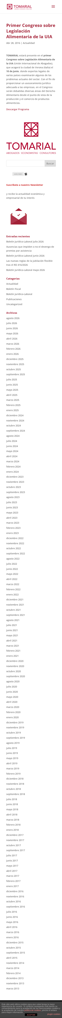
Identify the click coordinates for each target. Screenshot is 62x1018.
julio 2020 (11, 686)
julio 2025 (11, 379)
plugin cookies (53, 1014)
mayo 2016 (12, 922)
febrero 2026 (13, 348)
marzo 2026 (12, 343)
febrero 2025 (13, 405)
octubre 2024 (13, 425)
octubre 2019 (13, 732)
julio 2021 (11, 625)
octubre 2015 (13, 947)
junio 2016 (12, 916)
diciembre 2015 (14, 942)
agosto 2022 (13, 558)
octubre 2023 (13, 487)
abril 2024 (11, 456)
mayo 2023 (12, 512)
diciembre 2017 (14, 835)
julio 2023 (11, 502)
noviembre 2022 (15, 543)
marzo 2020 (12, 707)
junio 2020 (12, 691)
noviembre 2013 (15, 983)
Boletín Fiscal (13, 288)
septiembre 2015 (15, 952)
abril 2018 (11, 814)
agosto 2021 (13, 620)
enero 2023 (12, 533)
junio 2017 (12, 860)
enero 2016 (12, 937)
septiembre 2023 (15, 492)
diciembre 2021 (14, 599)
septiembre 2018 (15, 794)
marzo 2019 (12, 768)
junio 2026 (12, 328)
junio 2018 (12, 804)
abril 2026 (11, 338)
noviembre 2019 (15, 727)
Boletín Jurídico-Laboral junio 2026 (25, 255)
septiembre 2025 (15, 374)
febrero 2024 (13, 466)
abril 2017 (11, 870)
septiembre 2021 (15, 615)
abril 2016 (11, 927)
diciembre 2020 (14, 661)
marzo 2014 (12, 968)
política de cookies (32, 1010)
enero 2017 (12, 886)
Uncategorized (14, 304)
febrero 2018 (13, 824)
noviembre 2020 (15, 666)
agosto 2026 (13, 318)
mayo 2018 (12, 809)
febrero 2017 (13, 881)
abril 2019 (11, 763)
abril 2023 (11, 517)
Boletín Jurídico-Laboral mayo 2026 (25, 270)
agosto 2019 (13, 742)
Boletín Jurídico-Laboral (19, 294)
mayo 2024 (12, 451)
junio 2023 (12, 507)
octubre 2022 (13, 548)
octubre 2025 (13, 369)
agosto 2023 (13, 497)
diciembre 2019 (14, 722)
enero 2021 (12, 655)
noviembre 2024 (15, 420)
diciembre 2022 (14, 538)
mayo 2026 (12, 333)
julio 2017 (11, 855)
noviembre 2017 (15, 840)
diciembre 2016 (14, 891)
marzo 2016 (12, 932)
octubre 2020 (13, 671)
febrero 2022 (13, 589)
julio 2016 (11, 911)
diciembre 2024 (14, 415)
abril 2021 (11, 640)
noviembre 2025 (15, 364)
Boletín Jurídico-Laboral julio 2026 (25, 241)
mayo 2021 (12, 635)
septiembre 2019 (15, 737)
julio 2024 (11, 441)
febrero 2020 (13, 712)
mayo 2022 (12, 573)
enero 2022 (12, 594)
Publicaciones (14, 299)
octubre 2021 (13, 609)
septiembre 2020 (15, 676)
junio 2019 (12, 753)
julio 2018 (11, 799)
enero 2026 (12, 353)
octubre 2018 (13, 789)
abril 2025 (11, 394)
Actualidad (29, 43)
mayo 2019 (12, 758)
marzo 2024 (12, 461)
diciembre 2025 (14, 359)
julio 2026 (11, 323)
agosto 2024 (13, 435)
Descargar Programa (17, 109)
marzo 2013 (12, 988)
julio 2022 (11, 563)
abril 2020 (11, 701)
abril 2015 (11, 957)
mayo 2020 (12, 696)
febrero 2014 (13, 973)
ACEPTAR (31, 1015)
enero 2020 (12, 717)
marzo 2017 (12, 875)
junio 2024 (12, 446)
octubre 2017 (13, 845)
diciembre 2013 (14, 978)
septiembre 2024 (15, 430)
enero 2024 (12, 471)
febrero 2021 (13, 650)
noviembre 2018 (15, 783)
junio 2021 (12, 630)
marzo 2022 (12, 584)
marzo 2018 (12, 819)
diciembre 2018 (14, 778)
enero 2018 (12, 829)
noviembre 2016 (15, 896)
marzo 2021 (12, 645)
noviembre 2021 (15, 604)
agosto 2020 (13, 681)
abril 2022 (11, 579)
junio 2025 (12, 384)
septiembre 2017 (15, 850)
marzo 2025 (12, 399)
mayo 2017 (12, 865)
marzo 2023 (12, 522)
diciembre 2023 (14, 476)
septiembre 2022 (15, 553)
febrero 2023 (13, 527)
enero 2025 (12, 410)
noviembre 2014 (15, 962)
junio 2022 (12, 568)
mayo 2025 (12, 389)
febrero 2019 (13, 773)
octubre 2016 (13, 901)
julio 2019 (11, 748)
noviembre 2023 (15, 481)
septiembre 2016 (15, 906)
